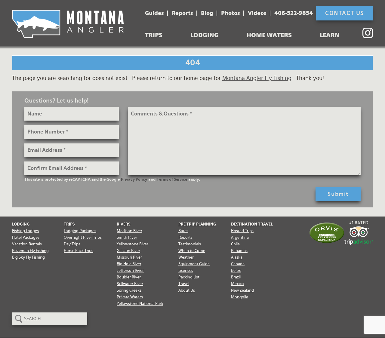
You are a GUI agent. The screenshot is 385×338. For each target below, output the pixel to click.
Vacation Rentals (27, 244)
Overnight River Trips (83, 237)
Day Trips (72, 244)
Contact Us (344, 13)
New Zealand (242, 290)
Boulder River (129, 277)
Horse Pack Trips (78, 250)
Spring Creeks (129, 290)
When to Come (191, 250)
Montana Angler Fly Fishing (256, 78)
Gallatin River (128, 250)
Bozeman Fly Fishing (30, 250)
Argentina (240, 237)
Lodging (204, 35)
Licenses (185, 270)
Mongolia (239, 297)
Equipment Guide (194, 264)
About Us (186, 290)
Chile (235, 244)
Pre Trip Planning (197, 224)
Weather (186, 257)
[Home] (68, 24)
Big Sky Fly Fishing (28, 257)
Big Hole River (129, 264)
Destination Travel (252, 224)
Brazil (236, 277)
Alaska (236, 257)
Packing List (188, 277)
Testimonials (189, 244)
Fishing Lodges (25, 231)
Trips (153, 35)
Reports (182, 13)
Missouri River (129, 257)
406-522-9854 (293, 13)
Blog (207, 13)
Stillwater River (130, 283)
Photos (230, 13)
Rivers (123, 224)
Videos (257, 13)
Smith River (127, 237)
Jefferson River (130, 270)
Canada (238, 264)
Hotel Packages (25, 237)
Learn (330, 35)
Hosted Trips (242, 231)
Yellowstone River (132, 244)
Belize (236, 270)
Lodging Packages (80, 231)
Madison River (129, 231)
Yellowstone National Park (140, 303)
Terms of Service (172, 179)
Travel (183, 283)
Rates (183, 231)
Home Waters (269, 35)
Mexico (237, 283)
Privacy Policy (134, 179)
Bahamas (239, 250)
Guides (154, 13)
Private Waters (130, 297)
